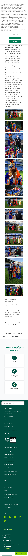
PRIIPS (5, 484)
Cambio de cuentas (9, 454)
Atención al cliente (7, 537)
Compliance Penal (8, 464)
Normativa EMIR (8, 487)
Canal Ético (7, 468)
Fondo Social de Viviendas (10, 471)
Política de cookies (7, 540)
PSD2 (5, 490)
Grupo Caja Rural (8, 416)
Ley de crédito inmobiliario (10, 494)
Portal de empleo (8, 426)
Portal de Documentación (10, 474)
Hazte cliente (6, 554)
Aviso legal (5, 539)
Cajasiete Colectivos (9, 461)
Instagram (20, 517)
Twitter (11, 517)
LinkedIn (15, 517)
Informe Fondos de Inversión (11, 504)
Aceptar (15, 41)
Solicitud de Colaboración (10, 447)
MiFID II (6, 480)
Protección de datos (7, 542)
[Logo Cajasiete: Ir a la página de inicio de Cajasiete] (8, 529)
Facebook (6, 517)
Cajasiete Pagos (8, 451)
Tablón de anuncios (7, 534)
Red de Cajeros (8, 423)
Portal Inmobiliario (8, 457)
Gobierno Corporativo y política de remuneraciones (12, 412)
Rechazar (15, 38)
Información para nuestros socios (12, 420)
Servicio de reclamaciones (10, 430)
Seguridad (6, 433)
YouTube (6, 521)
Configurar (15, 34)
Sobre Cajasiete (8, 408)
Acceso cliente (20, 554)
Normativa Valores (8, 497)
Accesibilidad (7, 507)
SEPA (5, 501)
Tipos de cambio (6, 535)
